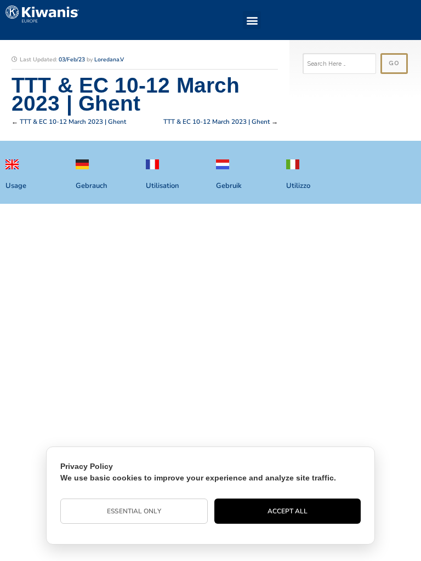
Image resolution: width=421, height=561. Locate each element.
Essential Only (134, 511)
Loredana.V (109, 59)
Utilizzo (298, 186)
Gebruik (229, 186)
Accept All (288, 511)
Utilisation (162, 186)
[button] (252, 20)
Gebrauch (91, 186)
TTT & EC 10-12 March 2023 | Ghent (73, 121)
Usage (15, 186)
